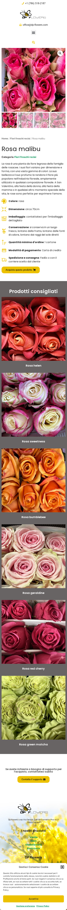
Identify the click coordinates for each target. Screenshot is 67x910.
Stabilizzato (33, 844)
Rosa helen (33, 365)
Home (5, 138)
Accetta (33, 899)
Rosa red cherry (33, 669)
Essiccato (33, 848)
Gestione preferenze (25, 906)
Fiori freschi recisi (20, 138)
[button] (62, 867)
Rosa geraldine (33, 593)
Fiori (33, 841)
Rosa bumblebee (34, 517)
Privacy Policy (42, 906)
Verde (34, 837)
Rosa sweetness (33, 441)
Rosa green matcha (33, 744)
